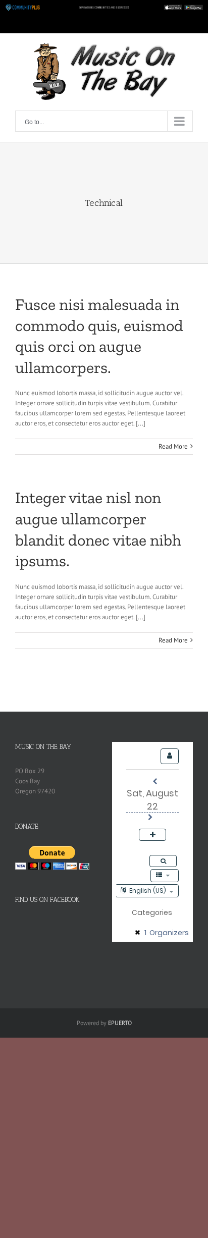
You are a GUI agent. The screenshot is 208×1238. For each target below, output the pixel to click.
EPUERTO (120, 1023)
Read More (173, 446)
